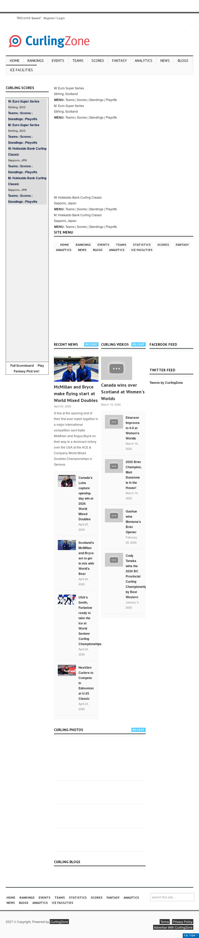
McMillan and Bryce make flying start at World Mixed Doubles (76, 393)
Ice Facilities (21, 70)
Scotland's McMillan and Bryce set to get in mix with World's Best (86, 558)
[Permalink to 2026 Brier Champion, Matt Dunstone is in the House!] (114, 465)
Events (58, 60)
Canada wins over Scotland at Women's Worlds (123, 391)
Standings (15, 119)
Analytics (143, 60)
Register (49, 18)
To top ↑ (191, 935)
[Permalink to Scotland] (67, 544)
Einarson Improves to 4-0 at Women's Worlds (133, 428)
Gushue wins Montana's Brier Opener (133, 521)
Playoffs (31, 119)
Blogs (183, 60)
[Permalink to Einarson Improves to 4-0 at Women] (114, 421)
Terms (164, 921)
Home (14, 60)
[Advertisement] (27, 282)
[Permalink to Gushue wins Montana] (114, 515)
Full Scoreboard (22, 365)
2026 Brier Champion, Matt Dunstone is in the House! (133, 474)
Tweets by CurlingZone (166, 382)
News (165, 60)
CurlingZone (59, 921)
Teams (77, 60)
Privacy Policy (183, 921)
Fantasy (119, 60)
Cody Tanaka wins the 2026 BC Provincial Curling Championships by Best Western (137, 576)
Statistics (142, 245)
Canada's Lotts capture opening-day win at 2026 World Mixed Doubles (86, 498)
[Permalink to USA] (67, 599)
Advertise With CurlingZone (173, 927)
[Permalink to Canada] (67, 480)
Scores (97, 60)
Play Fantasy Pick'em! (29, 368)
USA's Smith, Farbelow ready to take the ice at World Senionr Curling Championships (90, 620)
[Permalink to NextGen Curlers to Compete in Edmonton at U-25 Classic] (67, 670)
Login (61, 18)
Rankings (35, 60)
